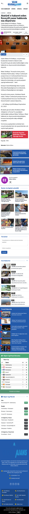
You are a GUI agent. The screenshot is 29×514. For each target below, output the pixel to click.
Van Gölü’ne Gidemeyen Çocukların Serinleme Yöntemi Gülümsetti (19, 296)
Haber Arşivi (19, 504)
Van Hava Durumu (21, 490)
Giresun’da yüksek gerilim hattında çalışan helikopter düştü (21, 200)
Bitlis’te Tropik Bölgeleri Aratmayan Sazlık (19, 289)
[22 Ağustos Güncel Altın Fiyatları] (7, 222)
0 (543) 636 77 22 (15, 475)
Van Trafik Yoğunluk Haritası (20, 496)
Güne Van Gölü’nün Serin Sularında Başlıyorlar (18, 303)
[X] (13, 484)
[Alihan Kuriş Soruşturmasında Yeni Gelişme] (21, 207)
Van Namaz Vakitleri (8, 495)
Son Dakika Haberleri (8, 504)
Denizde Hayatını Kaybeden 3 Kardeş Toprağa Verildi (6, 200)
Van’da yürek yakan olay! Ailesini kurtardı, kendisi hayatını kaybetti (18, 282)
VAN (13, 278)
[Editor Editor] (4, 180)
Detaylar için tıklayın (14, 391)
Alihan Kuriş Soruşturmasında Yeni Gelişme (20, 213)
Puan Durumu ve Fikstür (6, 500)
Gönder (4, 252)
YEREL (13, 285)
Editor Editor (12, 179)
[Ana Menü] (27, 3)
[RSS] (18, 484)
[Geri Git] (2, 3)
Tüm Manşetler (20, 499)
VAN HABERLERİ (5, 9)
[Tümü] (27, 260)
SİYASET (25, 9)
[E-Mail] (10, 182)
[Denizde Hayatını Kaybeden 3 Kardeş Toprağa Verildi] (7, 194)
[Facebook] (11, 484)
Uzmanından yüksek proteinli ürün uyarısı (18, 267)
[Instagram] (16, 484)
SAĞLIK (13, 264)
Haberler (3, 13)
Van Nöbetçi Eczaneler (6, 491)
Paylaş (4, 54)
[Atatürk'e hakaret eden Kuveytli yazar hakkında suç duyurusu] (14, 44)
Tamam (18, 512)
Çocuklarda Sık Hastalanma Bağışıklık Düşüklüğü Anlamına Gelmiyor (19, 275)
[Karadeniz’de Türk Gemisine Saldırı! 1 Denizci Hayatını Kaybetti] (7, 207)
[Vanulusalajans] (14, 3)
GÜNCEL (19, 9)
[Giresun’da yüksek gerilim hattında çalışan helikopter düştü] (21, 194)
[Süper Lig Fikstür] (27, 396)
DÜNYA (13, 9)
